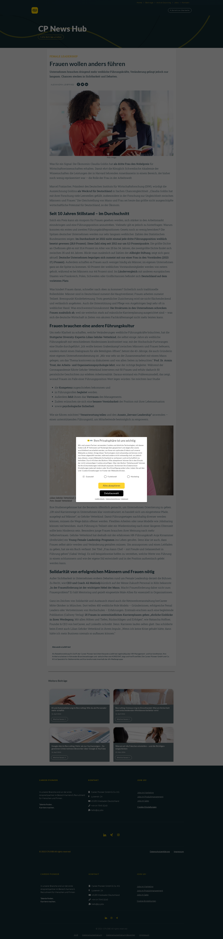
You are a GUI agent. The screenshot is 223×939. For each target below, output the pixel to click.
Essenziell (90, 476)
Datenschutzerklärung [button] (113, 499)
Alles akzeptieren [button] (111, 485)
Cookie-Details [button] (100, 499)
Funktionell (112, 476)
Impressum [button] (124, 499)
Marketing (135, 476)
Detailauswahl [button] (111, 493)
